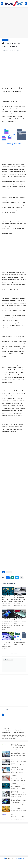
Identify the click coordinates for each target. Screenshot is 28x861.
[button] (8, 577)
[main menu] (2, 3)
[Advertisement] (14, 22)
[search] (26, 3)
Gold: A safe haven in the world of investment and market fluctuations (13, 731)
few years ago (6, 728)
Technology (5, 40)
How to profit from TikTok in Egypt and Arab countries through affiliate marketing (17, 771)
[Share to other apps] (21, 577)
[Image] (6, 746)
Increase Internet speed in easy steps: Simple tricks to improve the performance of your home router (18, 763)
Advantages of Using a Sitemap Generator (20, 643)
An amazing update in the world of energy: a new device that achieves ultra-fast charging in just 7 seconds (8, 625)
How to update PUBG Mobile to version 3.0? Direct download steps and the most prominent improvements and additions (18, 755)
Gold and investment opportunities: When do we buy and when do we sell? (18, 810)
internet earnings (20, 858)
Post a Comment (8, 659)
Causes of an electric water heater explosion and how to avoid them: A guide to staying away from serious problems (18, 779)
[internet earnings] (14, 3)
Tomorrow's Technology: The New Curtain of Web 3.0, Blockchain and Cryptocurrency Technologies (18, 787)
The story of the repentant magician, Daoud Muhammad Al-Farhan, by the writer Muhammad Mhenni (18, 794)
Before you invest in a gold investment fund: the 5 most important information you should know (17, 818)
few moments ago (6, 595)
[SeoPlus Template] (5, 858)
